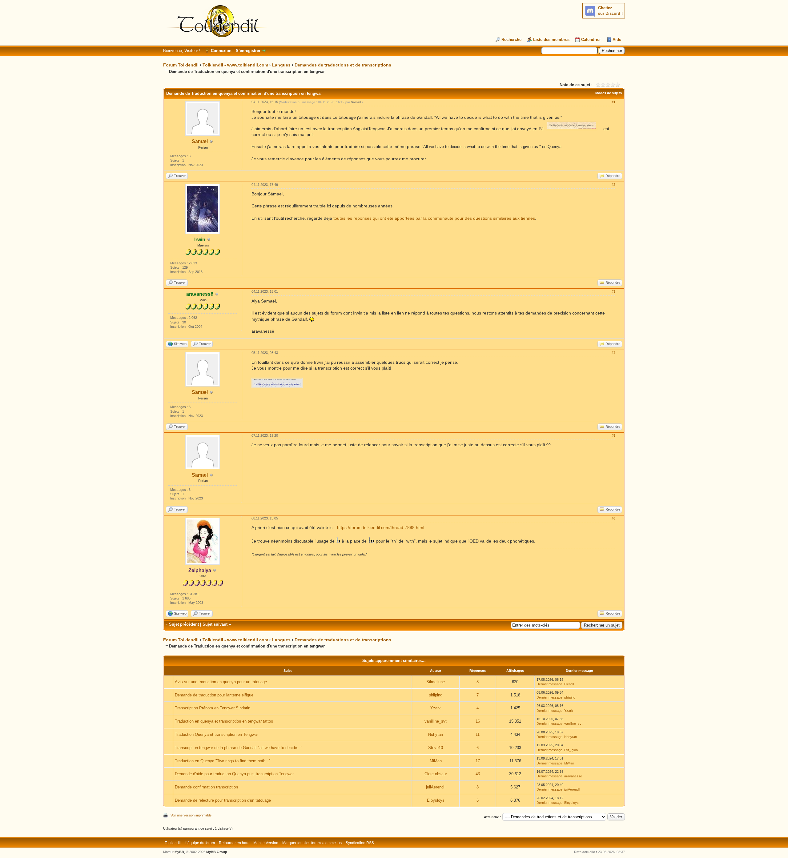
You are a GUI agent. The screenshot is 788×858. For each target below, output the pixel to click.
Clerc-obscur (435, 774)
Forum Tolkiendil (181, 64)
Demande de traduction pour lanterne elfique (214, 695)
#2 (613, 184)
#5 (613, 435)
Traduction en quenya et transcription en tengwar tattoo (224, 721)
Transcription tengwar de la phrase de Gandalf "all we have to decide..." (238, 747)
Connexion (221, 50)
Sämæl (200, 141)
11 (478, 734)
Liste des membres (551, 39)
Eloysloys (435, 800)
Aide (617, 39)
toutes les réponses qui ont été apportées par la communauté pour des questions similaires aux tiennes (434, 218)
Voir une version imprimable (191, 815)
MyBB (179, 852)
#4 (613, 353)
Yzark (435, 708)
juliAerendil (435, 787)
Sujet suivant (215, 624)
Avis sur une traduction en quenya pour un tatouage (221, 682)
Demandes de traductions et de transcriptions (343, 64)
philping (435, 695)
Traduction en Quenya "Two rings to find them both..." (223, 761)
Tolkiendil (173, 843)
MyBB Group (216, 852)
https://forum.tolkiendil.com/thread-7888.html (380, 527)
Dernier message (549, 684)
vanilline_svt (435, 721)
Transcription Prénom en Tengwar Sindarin (212, 708)
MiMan (436, 761)
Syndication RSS (360, 843)
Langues (281, 64)
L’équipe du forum (200, 843)
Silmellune (435, 682)
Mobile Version (265, 843)
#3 (613, 291)
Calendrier (591, 39)
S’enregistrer (248, 50)
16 (478, 721)
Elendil (569, 684)
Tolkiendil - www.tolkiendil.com (235, 64)
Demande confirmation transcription (206, 787)
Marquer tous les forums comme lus (312, 843)
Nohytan (435, 734)
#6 (613, 518)
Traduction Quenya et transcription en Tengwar (216, 734)
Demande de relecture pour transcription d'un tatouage (223, 800)
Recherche (511, 39)
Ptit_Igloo (571, 750)
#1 (613, 102)
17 (478, 761)
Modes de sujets (608, 93)
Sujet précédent (184, 624)
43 (478, 774)
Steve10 (435, 747)
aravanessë (573, 776)
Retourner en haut (234, 843)
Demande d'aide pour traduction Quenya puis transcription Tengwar (234, 774)
